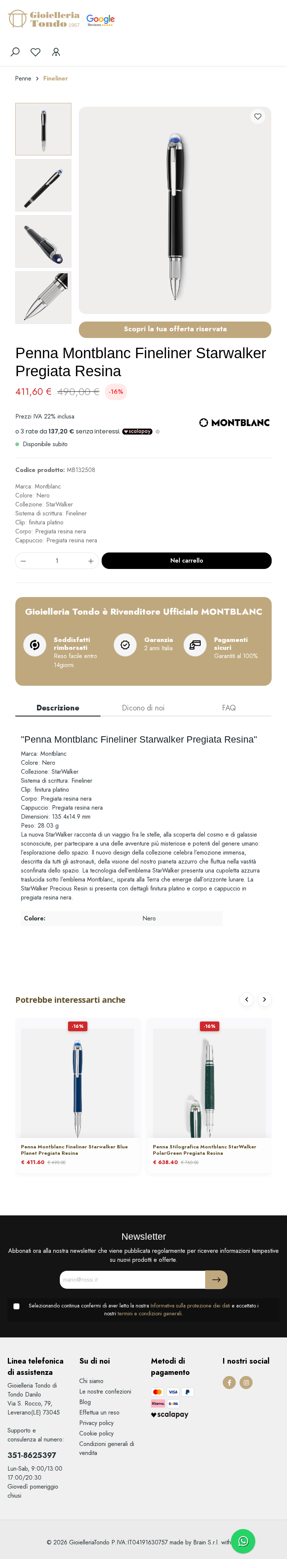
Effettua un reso (99, 1412)
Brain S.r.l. (206, 1542)
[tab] (58, 708)
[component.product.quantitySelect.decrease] (23, 560)
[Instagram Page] (246, 1382)
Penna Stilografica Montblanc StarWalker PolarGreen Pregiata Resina (204, 1150)
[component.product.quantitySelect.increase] (91, 560)
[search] (14, 52)
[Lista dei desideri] (35, 52)
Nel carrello (186, 560)
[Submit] (216, 1279)
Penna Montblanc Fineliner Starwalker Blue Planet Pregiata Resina (74, 1150)
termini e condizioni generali (150, 1313)
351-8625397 (31, 1455)
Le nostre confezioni (105, 1391)
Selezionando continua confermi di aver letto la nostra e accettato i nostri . (144, 1310)
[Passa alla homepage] (44, 18)
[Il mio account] (56, 52)
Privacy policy (96, 1423)
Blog (85, 1402)
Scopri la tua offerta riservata (175, 328)
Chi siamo (91, 1381)
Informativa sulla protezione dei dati (190, 1305)
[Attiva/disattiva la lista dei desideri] (257, 116)
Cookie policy (96, 1433)
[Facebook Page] (229, 1382)
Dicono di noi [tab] (143, 708)
